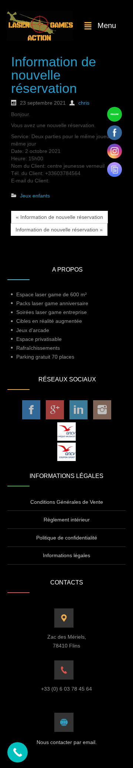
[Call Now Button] (17, 752)
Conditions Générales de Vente (66, 502)
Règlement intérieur (67, 520)
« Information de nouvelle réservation (59, 217)
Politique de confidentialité (66, 538)
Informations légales (66, 555)
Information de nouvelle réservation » (59, 230)
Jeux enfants (35, 196)
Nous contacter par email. (67, 742)
